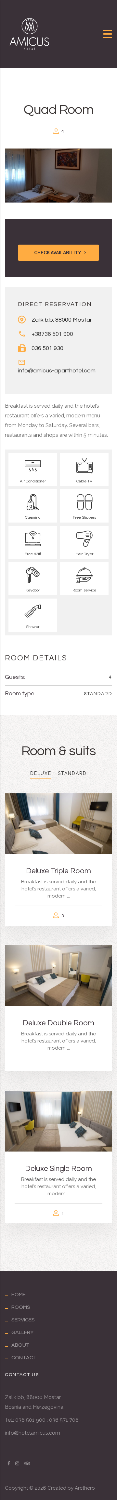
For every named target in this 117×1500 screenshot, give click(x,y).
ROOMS (20, 1307)
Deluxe (40, 773)
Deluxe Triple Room (58, 871)
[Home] (29, 33)
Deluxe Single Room (58, 1169)
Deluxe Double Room (58, 1023)
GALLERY (22, 1332)
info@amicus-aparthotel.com (57, 371)
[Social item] (27, 1463)
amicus (39, 1433)
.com (54, 1433)
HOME (18, 1294)
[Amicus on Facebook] (8, 1463)
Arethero (85, 1488)
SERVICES (23, 1319)
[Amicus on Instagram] (17, 1463)
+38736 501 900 (52, 334)
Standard (98, 693)
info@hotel (18, 1433)
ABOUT (20, 1345)
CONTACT (24, 1357)
